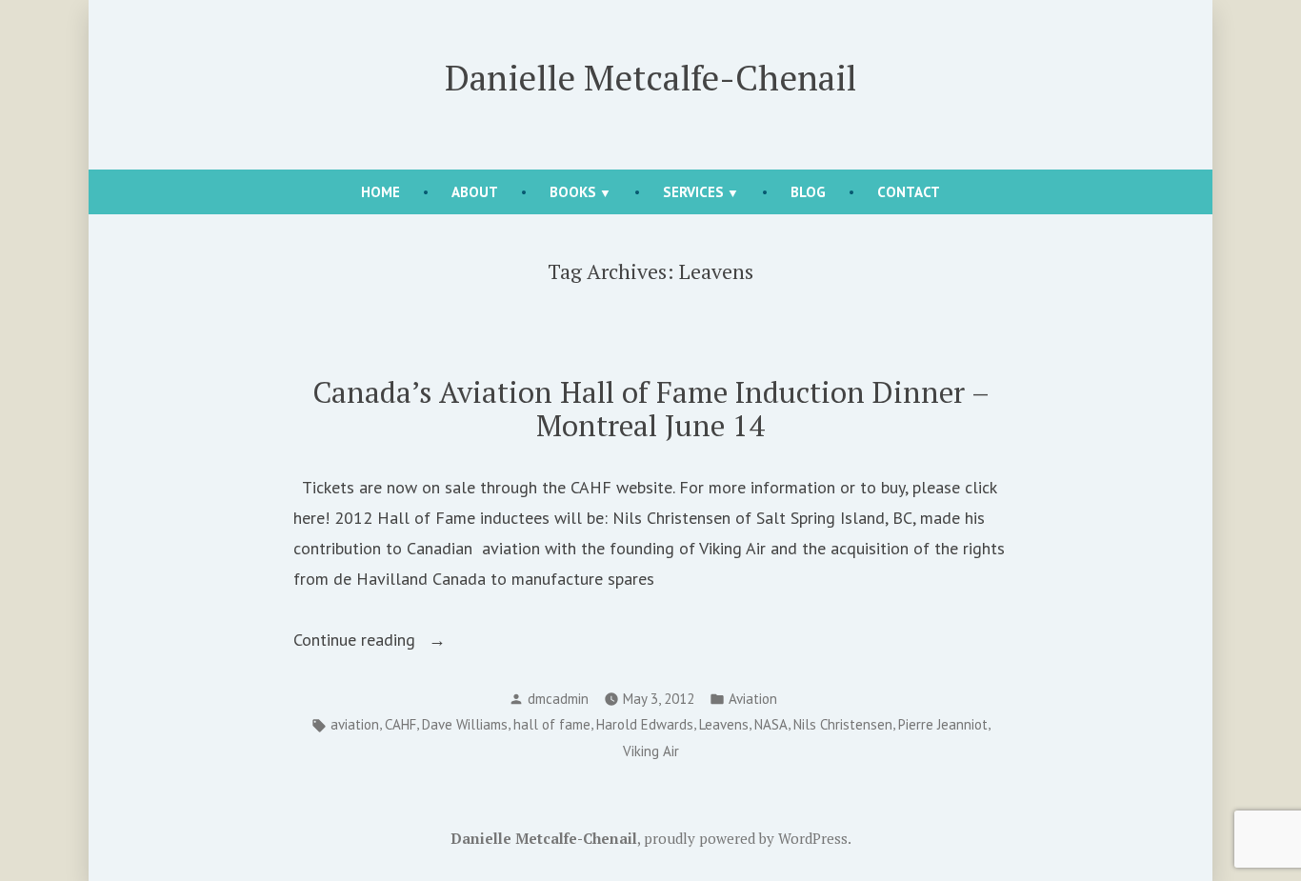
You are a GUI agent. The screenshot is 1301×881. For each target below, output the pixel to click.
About (474, 192)
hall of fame (551, 724)
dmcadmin (558, 699)
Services (693, 192)
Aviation (753, 699)
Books (573, 192)
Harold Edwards (644, 724)
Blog (808, 192)
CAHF (400, 724)
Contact (908, 192)
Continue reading (390, 641)
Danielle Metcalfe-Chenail (650, 77)
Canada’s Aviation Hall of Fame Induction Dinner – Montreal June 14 (651, 408)
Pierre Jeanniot (943, 724)
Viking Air (651, 751)
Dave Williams (465, 724)
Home (380, 192)
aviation (354, 724)
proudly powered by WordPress (746, 838)
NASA (771, 724)
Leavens (724, 724)
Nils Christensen (842, 724)
